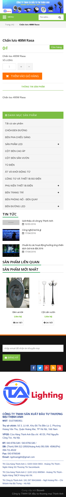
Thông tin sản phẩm (33, 86)
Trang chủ (9, 24)
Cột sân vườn (48, 312)
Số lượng (8, 60)
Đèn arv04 (18, 312)
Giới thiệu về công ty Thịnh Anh (37, 220)
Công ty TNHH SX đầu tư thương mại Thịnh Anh (37, 493)
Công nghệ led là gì (31, 229)
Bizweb (40, 490)
